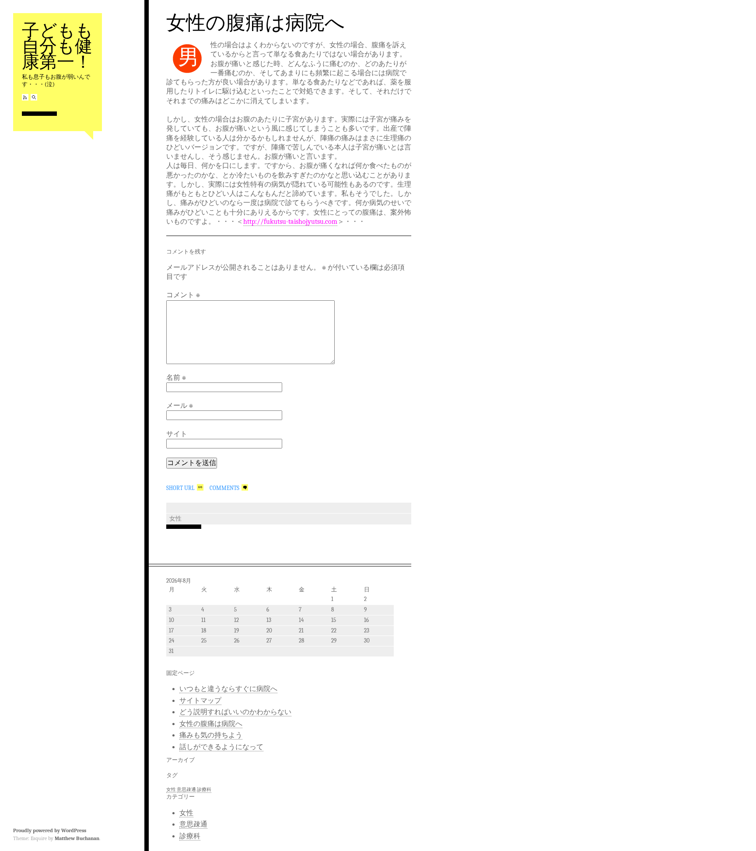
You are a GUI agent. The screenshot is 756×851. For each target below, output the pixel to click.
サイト (176, 434)
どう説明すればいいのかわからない (235, 712)
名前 (176, 378)
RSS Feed (25, 97)
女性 (175, 518)
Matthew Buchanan (77, 838)
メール (179, 406)
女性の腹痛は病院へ (255, 22)
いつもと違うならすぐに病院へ (228, 689)
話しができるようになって (221, 747)
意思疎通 (186, 789)
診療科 (204, 789)
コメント (183, 295)
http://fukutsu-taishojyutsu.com (290, 222)
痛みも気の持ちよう (210, 735)
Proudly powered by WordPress (49, 830)
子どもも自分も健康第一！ (57, 45)
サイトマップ (200, 701)
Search (34, 97)
